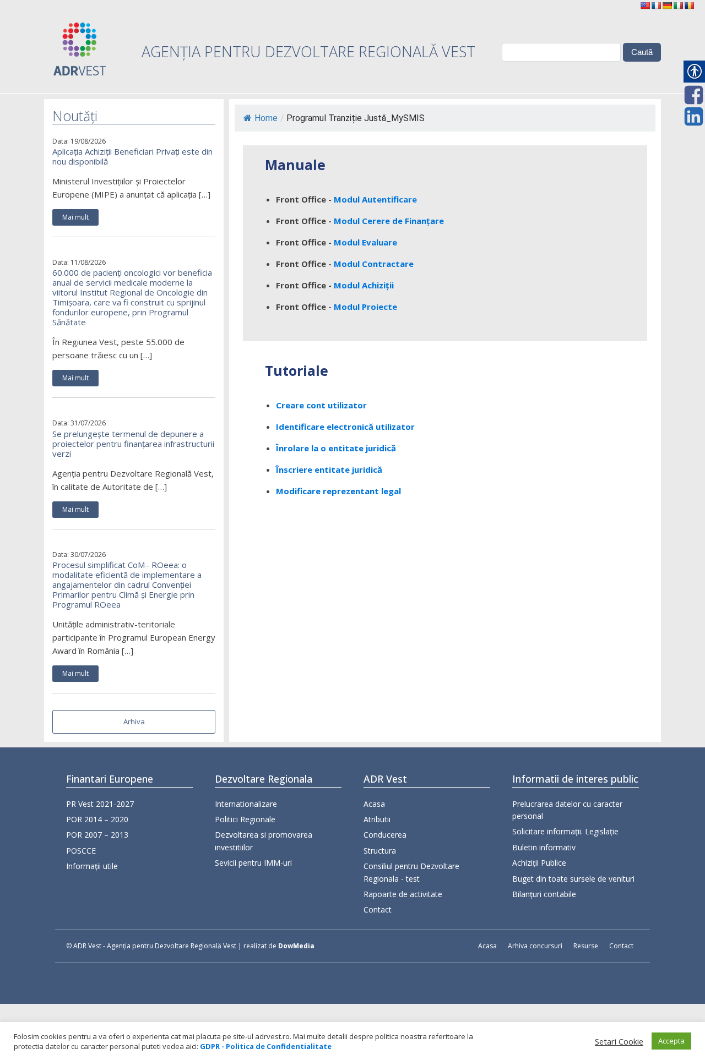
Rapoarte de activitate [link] (403, 894)
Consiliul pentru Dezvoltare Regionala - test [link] (411, 872)
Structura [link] (380, 850)
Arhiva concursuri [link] (535, 945)
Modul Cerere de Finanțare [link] (389, 220)
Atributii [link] (377, 819)
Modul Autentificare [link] (375, 199)
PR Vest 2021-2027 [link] (100, 804)
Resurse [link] (585, 945)
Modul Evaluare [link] (365, 242)
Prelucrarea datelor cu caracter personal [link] (567, 810)
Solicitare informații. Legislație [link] (565, 831)
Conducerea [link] (385, 834)
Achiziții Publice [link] (539, 862)
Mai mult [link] (75, 217)
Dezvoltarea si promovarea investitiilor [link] (263, 840)
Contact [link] (378, 909)
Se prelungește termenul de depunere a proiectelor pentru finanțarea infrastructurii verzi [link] (133, 443)
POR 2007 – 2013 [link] (97, 834)
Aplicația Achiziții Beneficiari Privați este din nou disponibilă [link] (132, 156)
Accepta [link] (671, 1041)
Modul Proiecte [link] (365, 306)
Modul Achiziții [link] (364, 285)
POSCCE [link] (81, 850)
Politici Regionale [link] (245, 819)
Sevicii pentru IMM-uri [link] (253, 862)
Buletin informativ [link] (544, 847)
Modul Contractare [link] (374, 263)
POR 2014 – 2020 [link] (97, 819)
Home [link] (266, 118)
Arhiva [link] (134, 721)
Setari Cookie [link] (619, 1041)
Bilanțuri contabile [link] (544, 894)
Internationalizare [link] (246, 804)
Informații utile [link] (92, 866)
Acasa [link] (374, 804)
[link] (645, 5)
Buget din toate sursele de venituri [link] (573, 878)
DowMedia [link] (296, 945)
